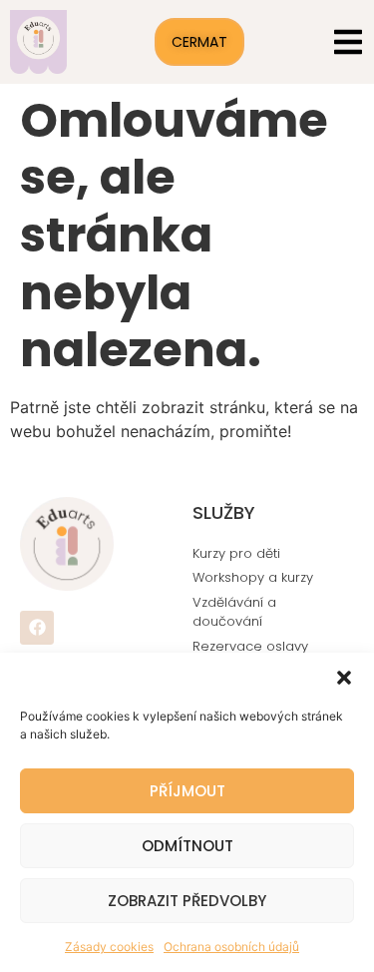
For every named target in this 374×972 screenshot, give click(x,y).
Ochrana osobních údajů (231, 946)
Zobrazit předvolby (187, 900)
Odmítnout (187, 845)
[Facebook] (37, 628)
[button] (344, 678)
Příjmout (187, 790)
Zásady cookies (109, 946)
